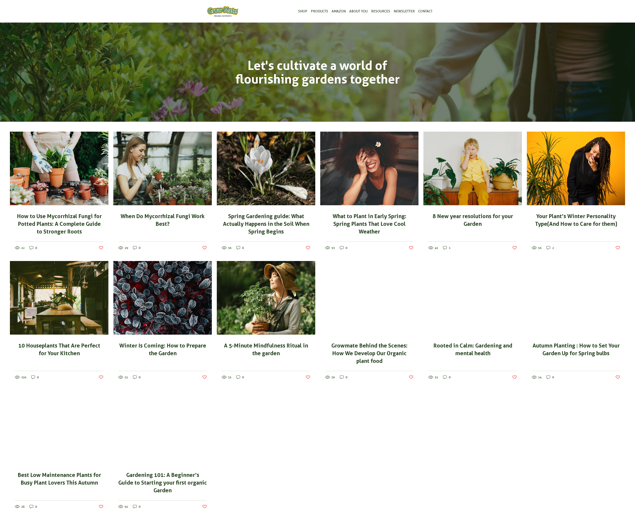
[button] (302, 11)
